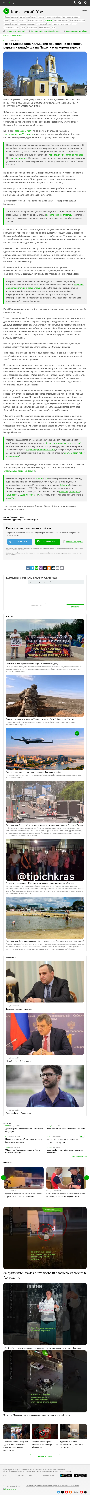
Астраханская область (53, 17)
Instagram (75, 491)
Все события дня (79, 1156)
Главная (6, 35)
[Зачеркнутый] (44, 582)
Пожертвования (48, 1475)
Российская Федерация (27, 24)
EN (9, 2)
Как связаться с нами (25, 1475)
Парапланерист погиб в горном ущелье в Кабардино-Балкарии (23, 1140)
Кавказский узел (23, 131)
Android (39, 478)
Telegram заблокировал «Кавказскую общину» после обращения (45, 1444)
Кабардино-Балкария (35, 20)
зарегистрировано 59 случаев (18, 134)
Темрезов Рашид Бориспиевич (19, 1008)
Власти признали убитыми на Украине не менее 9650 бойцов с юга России (40, 719)
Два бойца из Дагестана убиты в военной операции (24, 1130)
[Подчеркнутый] (39, 582)
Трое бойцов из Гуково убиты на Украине (66, 1128)
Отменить (75, 607)
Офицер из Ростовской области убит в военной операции (22, 1151)
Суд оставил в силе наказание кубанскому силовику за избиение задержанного (65, 1195)
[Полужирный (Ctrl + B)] (30, 582)
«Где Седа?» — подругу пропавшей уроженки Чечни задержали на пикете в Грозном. (42, 1347)
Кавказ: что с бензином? (15, 31)
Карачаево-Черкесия (61, 20)
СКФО (75, 24)
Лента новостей (17, 35)
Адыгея (22, 17)
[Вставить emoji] (50, 582)
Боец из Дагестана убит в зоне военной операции (65, 1151)
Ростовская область (44, 24)
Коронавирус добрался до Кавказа (66, 155)
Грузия (6, 20)
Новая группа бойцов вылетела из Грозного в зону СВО (62, 1141)
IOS (46, 478)
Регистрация (36, 605)
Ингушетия (22, 20)
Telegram (64, 485)
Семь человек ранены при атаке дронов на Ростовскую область (34, 772)
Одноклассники (27, 495)
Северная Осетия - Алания (61, 24)
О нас (5, 1475)
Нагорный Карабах (10, 24)
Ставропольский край (11, 27)
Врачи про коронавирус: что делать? (63, 443)
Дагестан (13, 20)
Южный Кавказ (44, 27)
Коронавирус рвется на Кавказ (19, 471)
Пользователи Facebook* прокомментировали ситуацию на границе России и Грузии (44, 825)
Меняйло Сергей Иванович (18, 1061)
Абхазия (6, 17)
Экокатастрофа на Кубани (76, 31)
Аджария (14, 17)
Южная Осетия (32, 27)
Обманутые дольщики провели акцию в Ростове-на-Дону (32, 663)
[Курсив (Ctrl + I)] (35, 582)
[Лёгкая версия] (14, 3)
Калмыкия (48, 20)
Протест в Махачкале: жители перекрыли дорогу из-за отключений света (36, 1415)
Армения (41, 17)
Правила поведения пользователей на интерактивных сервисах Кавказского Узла (52, 1486)
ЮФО (53, 27)
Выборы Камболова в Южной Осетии (45, 31)
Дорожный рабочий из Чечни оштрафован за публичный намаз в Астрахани (23, 1195)
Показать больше (45, 1456)
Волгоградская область (71, 17)
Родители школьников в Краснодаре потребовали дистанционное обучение (40, 883)
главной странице (18, 158)
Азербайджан (31, 17)
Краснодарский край (77, 20)
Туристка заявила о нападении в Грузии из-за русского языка (71, 1444)
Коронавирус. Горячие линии (40, 449)
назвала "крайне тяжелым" (59, 215)
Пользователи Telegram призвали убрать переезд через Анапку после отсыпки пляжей (45, 941)
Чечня (23, 27)
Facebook (63, 491)
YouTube (12, 498)
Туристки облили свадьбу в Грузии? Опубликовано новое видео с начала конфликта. (15, 1445)
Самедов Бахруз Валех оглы (18, 1113)
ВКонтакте (12, 495)
